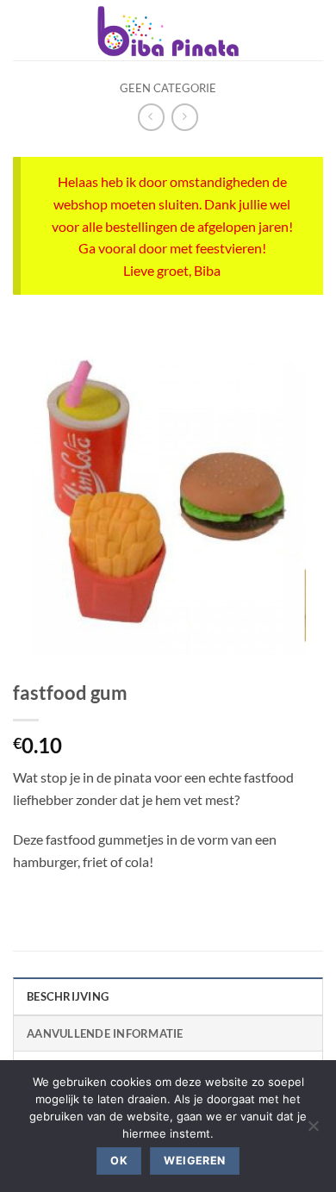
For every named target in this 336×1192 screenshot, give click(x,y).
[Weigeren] (312, 1131)
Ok (119, 1160)
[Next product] (151, 116)
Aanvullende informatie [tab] (105, 1033)
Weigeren (194, 1160)
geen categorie (168, 88)
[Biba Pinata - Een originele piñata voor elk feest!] (168, 30)
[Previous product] (184, 116)
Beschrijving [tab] (68, 996)
